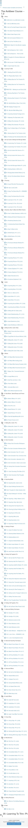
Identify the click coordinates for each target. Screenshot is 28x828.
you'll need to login (20, 821)
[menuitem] (1, 3)
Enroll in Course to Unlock (14, 824)
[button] (1, 1)
